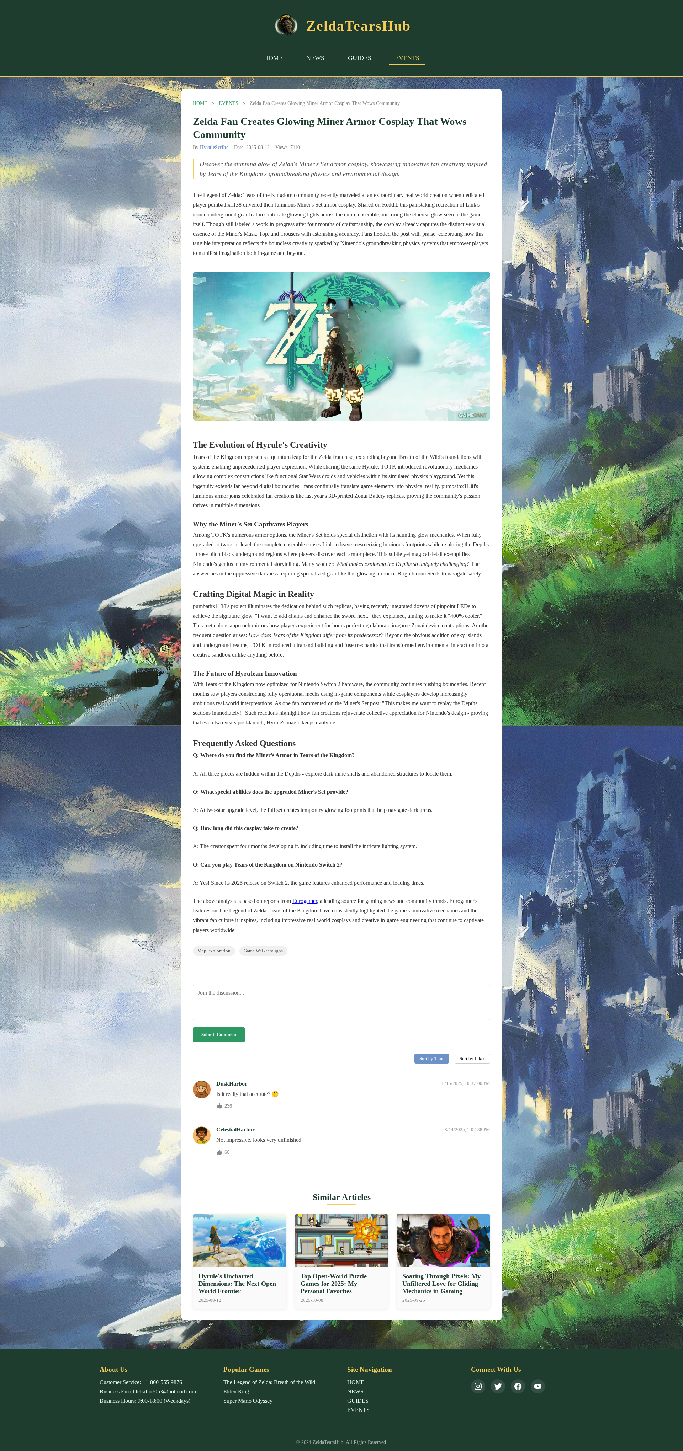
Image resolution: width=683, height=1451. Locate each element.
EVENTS (407, 57)
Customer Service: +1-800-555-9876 (141, 1382)
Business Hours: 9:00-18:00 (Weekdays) (145, 1401)
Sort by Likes (472, 1058)
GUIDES (359, 57)
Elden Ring (236, 1391)
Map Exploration (214, 950)
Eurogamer (304, 901)
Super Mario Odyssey (247, 1401)
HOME (273, 57)
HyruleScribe (214, 147)
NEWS (315, 57)
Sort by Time (431, 1058)
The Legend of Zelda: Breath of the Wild (269, 1382)
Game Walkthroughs (263, 950)
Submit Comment (218, 1034)
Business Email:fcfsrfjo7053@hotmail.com (148, 1391)
